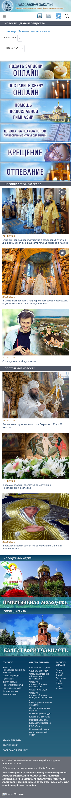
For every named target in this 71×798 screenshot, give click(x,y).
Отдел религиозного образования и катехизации (39, 676)
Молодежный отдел (39, 729)
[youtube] (48, 16)
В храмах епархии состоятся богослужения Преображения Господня (27, 486)
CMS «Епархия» (47, 768)
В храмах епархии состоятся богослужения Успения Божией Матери (32, 547)
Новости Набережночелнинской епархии (14, 670)
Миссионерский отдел (40, 713)
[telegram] (58, 16)
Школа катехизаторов (40, 723)
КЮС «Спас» (35, 726)
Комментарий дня (11, 675)
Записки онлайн (61, 663)
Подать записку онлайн (59, 672)
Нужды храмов (59, 687)
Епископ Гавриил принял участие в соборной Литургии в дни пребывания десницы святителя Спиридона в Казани (35, 241)
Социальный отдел (38, 671)
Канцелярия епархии (39, 667)
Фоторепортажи (10, 691)
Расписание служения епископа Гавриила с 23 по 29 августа (32, 425)
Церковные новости (40, 31)
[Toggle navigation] (4, 16)
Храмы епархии (12, 740)
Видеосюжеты (10, 694)
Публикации (8, 679)
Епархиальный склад (39, 717)
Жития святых (10, 682)
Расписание (10, 745)
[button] (67, 16)
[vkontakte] (39, 16)
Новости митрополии (13, 685)
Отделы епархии (39, 662)
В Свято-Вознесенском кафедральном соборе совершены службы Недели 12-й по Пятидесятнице (35, 302)
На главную (11, 31)
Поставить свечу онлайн (61, 680)
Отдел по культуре (38, 690)
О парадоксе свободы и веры (19, 361)
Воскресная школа (38, 720)
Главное (23, 31)
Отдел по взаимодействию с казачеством (38, 684)
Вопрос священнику (15, 750)
